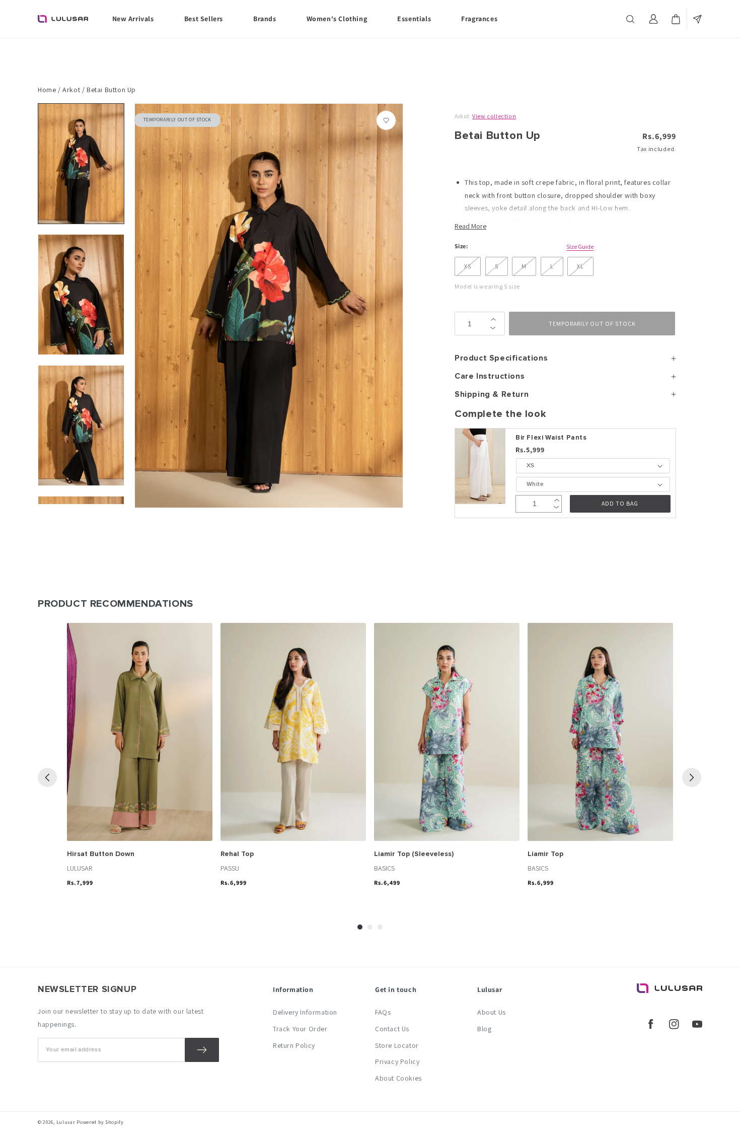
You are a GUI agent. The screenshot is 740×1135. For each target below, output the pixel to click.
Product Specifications (501, 358)
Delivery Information (305, 1012)
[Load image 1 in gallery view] (81, 163)
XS (467, 266)
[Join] (202, 1050)
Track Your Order (300, 1028)
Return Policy (294, 1045)
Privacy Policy (397, 1061)
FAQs (383, 1012)
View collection (494, 116)
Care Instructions (490, 376)
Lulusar (66, 1122)
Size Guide (580, 246)
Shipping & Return (492, 394)
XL (580, 266)
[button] (631, 19)
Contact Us (392, 1028)
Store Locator (397, 1045)
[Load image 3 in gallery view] (81, 425)
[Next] (691, 777)
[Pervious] (47, 777)
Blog (484, 1028)
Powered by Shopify (100, 1122)
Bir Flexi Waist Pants (551, 438)
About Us (491, 1012)
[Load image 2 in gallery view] (81, 294)
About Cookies (398, 1078)
